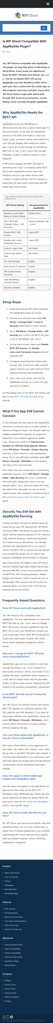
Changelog (9, 885)
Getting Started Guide (13, 945)
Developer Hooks (12, 961)
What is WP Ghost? (12, 873)
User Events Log (11, 925)
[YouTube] (7, 1018)
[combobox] (20, 28)
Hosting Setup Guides (13, 957)
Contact (8, 1001)
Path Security (10, 909)
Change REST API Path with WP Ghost (24, 396)
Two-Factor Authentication (15, 921)
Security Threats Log (13, 929)
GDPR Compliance (12, 997)
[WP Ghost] (26, 15)
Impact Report (10, 965)
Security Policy (10, 993)
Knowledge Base (11, 893)
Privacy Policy (10, 989)
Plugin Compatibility (12, 949)
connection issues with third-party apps (25, 497)
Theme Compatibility (13, 953)
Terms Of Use (10, 985)
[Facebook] (4, 1018)
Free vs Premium (11, 877)
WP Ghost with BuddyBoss (35, 801)
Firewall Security (11, 913)
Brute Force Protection (14, 917)
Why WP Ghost (11, 889)
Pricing (7, 881)
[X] (11, 1018)
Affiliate (8, 981)
